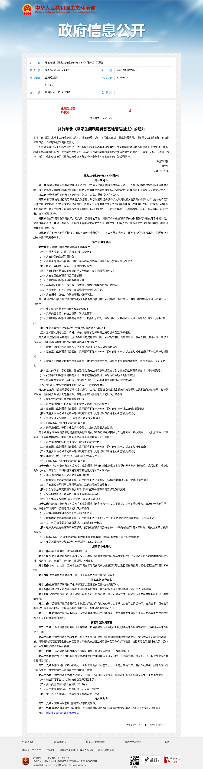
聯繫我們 (65, 758)
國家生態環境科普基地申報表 (62, 712)
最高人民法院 (86, 750)
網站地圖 (51, 758)
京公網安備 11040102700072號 (74, 765)
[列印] (152, 725)
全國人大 (36, 750)
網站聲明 (37, 758)
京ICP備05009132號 (89, 761)
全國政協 (50, 750)
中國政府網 (27, 742)
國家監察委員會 (67, 750)
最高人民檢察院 (106, 750)
